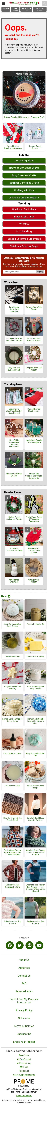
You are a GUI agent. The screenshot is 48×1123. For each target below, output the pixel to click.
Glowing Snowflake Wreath (34, 308)
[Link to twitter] (20, 945)
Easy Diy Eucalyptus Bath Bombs (12, 625)
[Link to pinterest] (29, 945)
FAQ (24, 983)
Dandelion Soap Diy (35, 656)
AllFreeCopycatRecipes (24, 1074)
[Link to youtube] (39, 945)
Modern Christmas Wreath (14, 475)
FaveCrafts (24, 1055)
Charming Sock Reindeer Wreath (34, 339)
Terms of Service (24, 1026)
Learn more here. (24, 1095)
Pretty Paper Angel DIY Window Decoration (34, 519)
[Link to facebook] (10, 945)
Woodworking (24, 231)
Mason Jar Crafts (24, 216)
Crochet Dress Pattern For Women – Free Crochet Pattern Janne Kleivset (35, 888)
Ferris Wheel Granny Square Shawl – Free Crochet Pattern (12, 852)
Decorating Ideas (24, 160)
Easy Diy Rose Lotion (12, 753)
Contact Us (24, 975)
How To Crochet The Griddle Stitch (12, 819)
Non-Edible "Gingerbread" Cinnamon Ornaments (14, 443)
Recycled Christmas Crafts (24, 167)
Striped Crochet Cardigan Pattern (12, 886)
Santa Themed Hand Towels (33, 410)
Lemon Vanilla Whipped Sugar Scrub (12, 720)
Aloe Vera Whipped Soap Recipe (35, 688)
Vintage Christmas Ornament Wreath (14, 339)
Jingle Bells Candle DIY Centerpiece (34, 441)
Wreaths (24, 223)
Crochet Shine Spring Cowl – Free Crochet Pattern (35, 852)
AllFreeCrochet (24, 1059)
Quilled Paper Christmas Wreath (14, 518)
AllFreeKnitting (24, 1063)
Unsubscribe (24, 1033)
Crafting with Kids (24, 190)
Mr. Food (24, 1067)
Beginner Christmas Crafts (24, 182)
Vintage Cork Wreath (33, 581)
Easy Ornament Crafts (24, 175)
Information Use (35, 266)
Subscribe (24, 1018)
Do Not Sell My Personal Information (24, 1001)
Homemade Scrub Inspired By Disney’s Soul (35, 721)
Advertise (24, 967)
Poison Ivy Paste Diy (35, 624)
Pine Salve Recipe (12, 786)
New (4, 596)
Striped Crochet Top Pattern (12, 922)
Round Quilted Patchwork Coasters (13, 147)
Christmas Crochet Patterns (24, 197)
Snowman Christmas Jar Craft (14, 549)
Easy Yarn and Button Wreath (14, 369)
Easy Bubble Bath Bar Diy (35, 754)
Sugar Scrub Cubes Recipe (35, 787)
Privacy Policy (21, 266)
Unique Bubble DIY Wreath (34, 369)
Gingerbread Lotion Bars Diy (12, 688)
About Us (24, 959)
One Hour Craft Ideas (24, 209)
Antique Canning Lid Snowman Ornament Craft (24, 117)
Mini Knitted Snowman (14, 581)
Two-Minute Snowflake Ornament (14, 309)
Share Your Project (24, 1041)
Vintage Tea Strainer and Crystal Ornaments (33, 476)
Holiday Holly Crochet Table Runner (34, 550)
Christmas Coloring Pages (24, 246)
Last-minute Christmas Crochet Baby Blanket (14, 411)
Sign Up (40, 272)
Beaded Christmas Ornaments (24, 238)
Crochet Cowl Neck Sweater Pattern (35, 819)
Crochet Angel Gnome (35, 147)
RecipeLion (24, 1071)
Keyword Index (24, 991)
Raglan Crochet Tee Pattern (35, 922)
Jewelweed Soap (12, 656)
